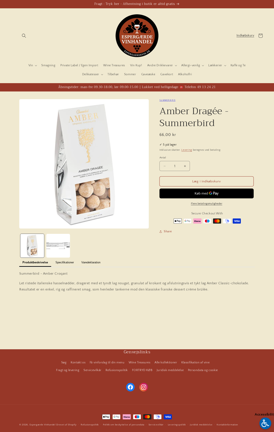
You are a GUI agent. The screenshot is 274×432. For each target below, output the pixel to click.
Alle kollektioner (166, 362)
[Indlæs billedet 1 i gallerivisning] (32, 246)
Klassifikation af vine (195, 362)
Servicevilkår (92, 370)
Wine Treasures (139, 362)
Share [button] (168, 231)
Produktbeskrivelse (35, 262)
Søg (64, 362)
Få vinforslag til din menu (107, 362)
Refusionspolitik (117, 370)
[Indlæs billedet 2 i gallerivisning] (58, 246)
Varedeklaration (90, 262)
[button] (24, 35)
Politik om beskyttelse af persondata (123, 424)
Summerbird (167, 100)
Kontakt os (78, 362)
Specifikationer (64, 262)
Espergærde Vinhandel (43, 424)
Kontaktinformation (227, 424)
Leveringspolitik (177, 424)
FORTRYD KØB (142, 370)
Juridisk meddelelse (170, 370)
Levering (186, 150)
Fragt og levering (67, 370)
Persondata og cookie (203, 370)
